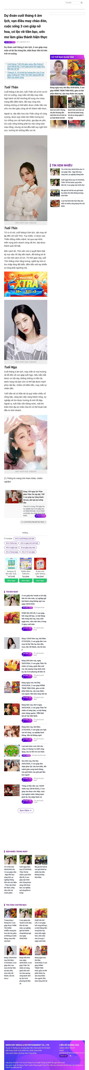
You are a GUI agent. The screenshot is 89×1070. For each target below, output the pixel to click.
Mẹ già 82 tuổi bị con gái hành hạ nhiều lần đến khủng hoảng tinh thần (41, 872)
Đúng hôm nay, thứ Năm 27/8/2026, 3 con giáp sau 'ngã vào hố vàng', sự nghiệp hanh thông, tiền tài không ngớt (34, 731)
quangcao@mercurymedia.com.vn (71, 1053)
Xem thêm (41, 516)
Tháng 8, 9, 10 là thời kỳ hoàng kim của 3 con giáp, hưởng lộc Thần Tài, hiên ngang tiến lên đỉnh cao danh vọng (25, 74)
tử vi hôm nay (12, 543)
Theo (32, 522)
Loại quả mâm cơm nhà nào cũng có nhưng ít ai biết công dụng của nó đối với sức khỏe (33, 749)
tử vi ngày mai (12, 547)
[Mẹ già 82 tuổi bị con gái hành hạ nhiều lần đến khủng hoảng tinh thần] (41, 859)
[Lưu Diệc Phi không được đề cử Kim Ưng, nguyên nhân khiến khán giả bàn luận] (58, 126)
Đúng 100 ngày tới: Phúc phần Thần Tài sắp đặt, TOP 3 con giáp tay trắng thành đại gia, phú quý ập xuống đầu (34, 497)
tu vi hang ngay (12, 552)
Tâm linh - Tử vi (10, 42)
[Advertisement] (25, 831)
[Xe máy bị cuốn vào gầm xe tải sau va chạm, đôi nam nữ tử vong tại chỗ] (76, 126)
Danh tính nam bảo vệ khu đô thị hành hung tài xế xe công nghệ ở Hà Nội (76, 114)
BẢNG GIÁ (63, 1056)
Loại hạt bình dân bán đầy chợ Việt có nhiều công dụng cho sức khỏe (73, 203)
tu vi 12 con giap (29, 552)
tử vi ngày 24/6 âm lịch (30, 543)
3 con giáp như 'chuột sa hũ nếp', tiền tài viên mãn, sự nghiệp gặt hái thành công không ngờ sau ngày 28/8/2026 (34, 600)
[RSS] (69, 1056)
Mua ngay (11, 580)
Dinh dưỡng (26, 755)
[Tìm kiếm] (82, 2)
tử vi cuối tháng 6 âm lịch (25, 539)
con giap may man (28, 547)
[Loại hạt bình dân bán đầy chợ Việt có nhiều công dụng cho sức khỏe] (55, 203)
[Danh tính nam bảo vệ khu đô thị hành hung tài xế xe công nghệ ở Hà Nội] (76, 101)
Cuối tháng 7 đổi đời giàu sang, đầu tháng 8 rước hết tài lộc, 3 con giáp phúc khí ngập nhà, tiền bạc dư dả (26, 66)
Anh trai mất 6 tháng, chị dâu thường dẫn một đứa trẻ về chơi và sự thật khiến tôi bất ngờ (58, 115)
